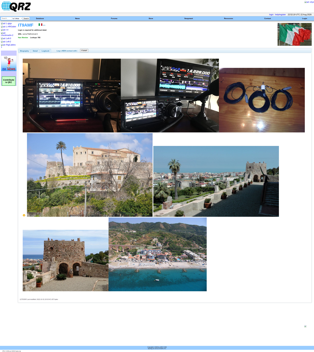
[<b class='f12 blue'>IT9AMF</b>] (294, 45)
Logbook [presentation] (45, 51)
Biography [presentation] (24, 51)
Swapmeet (188, 18)
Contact (267, 18)
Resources (228, 18)
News (77, 18)
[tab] (24, 51)
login (271, 15)
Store (151, 18)
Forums (114, 18)
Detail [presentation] (35, 51)
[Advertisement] (160, 326)
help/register (280, 15)
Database (40, 18)
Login (304, 18)
